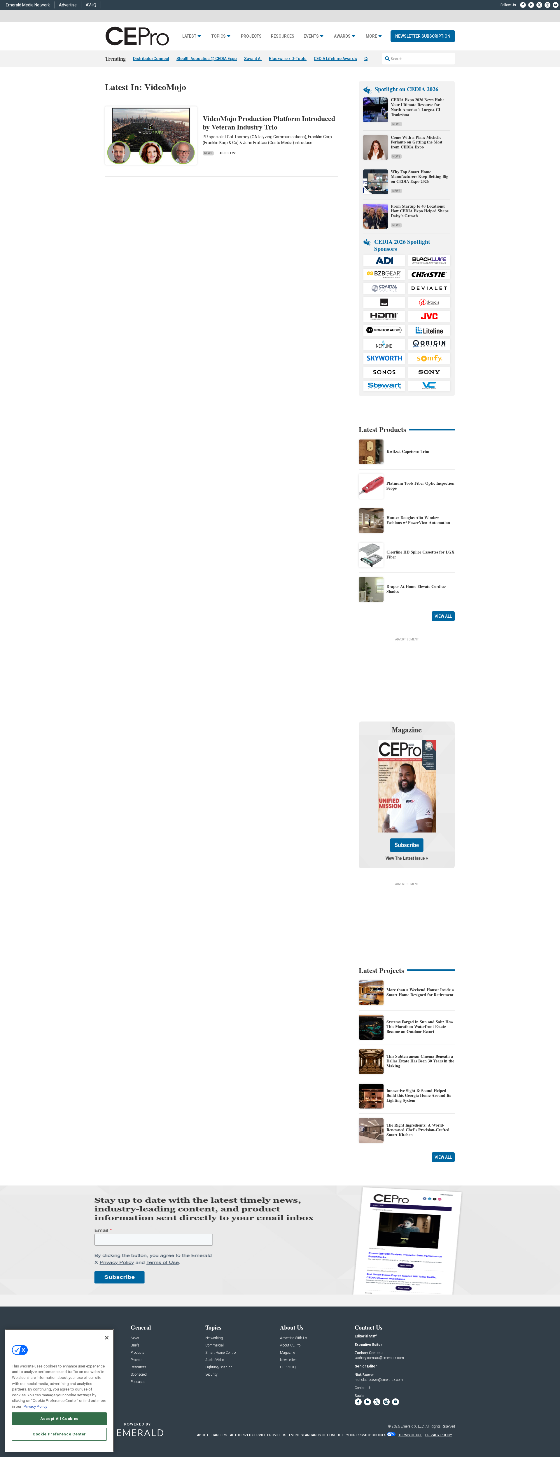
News (208, 153)
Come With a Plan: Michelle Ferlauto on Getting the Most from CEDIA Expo (416, 142)
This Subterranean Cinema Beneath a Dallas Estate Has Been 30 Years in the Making (420, 1061)
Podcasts (138, 1382)
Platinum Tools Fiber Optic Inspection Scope (420, 485)
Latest (189, 36)
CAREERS (219, 1435)
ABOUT (203, 1435)
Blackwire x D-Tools (288, 58)
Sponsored (139, 1375)
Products (137, 1353)
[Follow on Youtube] (556, 5)
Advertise (68, 5)
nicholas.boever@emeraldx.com (379, 1380)
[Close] (106, 1337)
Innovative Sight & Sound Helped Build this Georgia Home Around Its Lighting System (418, 1096)
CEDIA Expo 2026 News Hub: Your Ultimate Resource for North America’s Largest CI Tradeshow (417, 107)
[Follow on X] (539, 5)
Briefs (135, 1345)
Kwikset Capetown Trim (407, 451)
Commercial (214, 1345)
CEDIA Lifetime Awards (335, 58)
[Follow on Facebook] (523, 5)
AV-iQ (91, 5)
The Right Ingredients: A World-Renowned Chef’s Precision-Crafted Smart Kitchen (417, 1130)
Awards (342, 36)
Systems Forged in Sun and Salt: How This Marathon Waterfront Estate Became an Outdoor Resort (419, 1027)
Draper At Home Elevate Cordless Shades (416, 588)
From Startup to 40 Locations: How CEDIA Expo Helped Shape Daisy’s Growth (420, 211)
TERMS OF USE (410, 1435)
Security (211, 1375)
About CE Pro (290, 1345)
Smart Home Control (221, 1353)
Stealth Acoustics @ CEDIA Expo (206, 58)
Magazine (287, 1353)
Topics (218, 36)
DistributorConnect (151, 58)
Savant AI (253, 58)
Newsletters (289, 1360)
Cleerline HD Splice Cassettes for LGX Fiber (420, 554)
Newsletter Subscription (422, 36)
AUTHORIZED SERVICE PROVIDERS (258, 1435)
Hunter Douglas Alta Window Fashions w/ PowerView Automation (418, 520)
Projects (251, 36)
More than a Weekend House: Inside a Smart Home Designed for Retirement (420, 992)
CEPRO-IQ (288, 1367)
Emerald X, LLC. (413, 1426)
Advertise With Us (293, 1338)
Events (311, 36)
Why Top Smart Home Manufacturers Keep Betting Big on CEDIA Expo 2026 (419, 177)
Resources (282, 36)
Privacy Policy (35, 1406)
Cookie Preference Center (59, 1434)
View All (443, 616)
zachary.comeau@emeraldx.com (379, 1358)
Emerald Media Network (28, 5)
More (371, 36)
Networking (214, 1338)
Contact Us (363, 1388)
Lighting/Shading (218, 1367)
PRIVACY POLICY (438, 1435)
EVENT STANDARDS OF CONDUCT (316, 1435)
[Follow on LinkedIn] (531, 5)
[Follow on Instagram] (547, 5)
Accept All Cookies (59, 1418)
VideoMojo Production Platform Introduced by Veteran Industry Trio (269, 122)
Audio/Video (214, 1360)
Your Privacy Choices (366, 1435)
